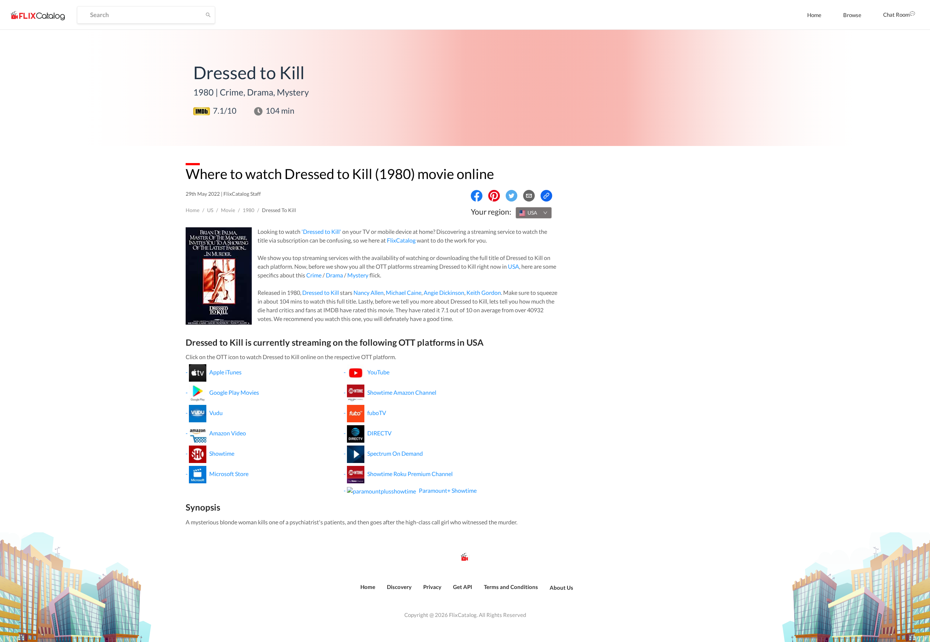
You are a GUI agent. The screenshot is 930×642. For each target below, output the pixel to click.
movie (228, 210)
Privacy (432, 587)
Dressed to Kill (320, 292)
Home (814, 15)
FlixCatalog (401, 240)
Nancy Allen (368, 292)
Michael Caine (403, 292)
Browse (852, 15)
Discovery (399, 587)
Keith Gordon (483, 292)
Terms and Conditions (511, 587)
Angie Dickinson (444, 292)
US (210, 210)
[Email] (529, 196)
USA (513, 266)
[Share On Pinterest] (494, 196)
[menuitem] (814, 15)
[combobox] (533, 213)
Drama (334, 275)
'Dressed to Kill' (321, 231)
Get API (462, 587)
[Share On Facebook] (476, 196)
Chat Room (896, 14)
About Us (561, 587)
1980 (248, 210)
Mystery (357, 275)
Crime (314, 275)
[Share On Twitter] (511, 196)
